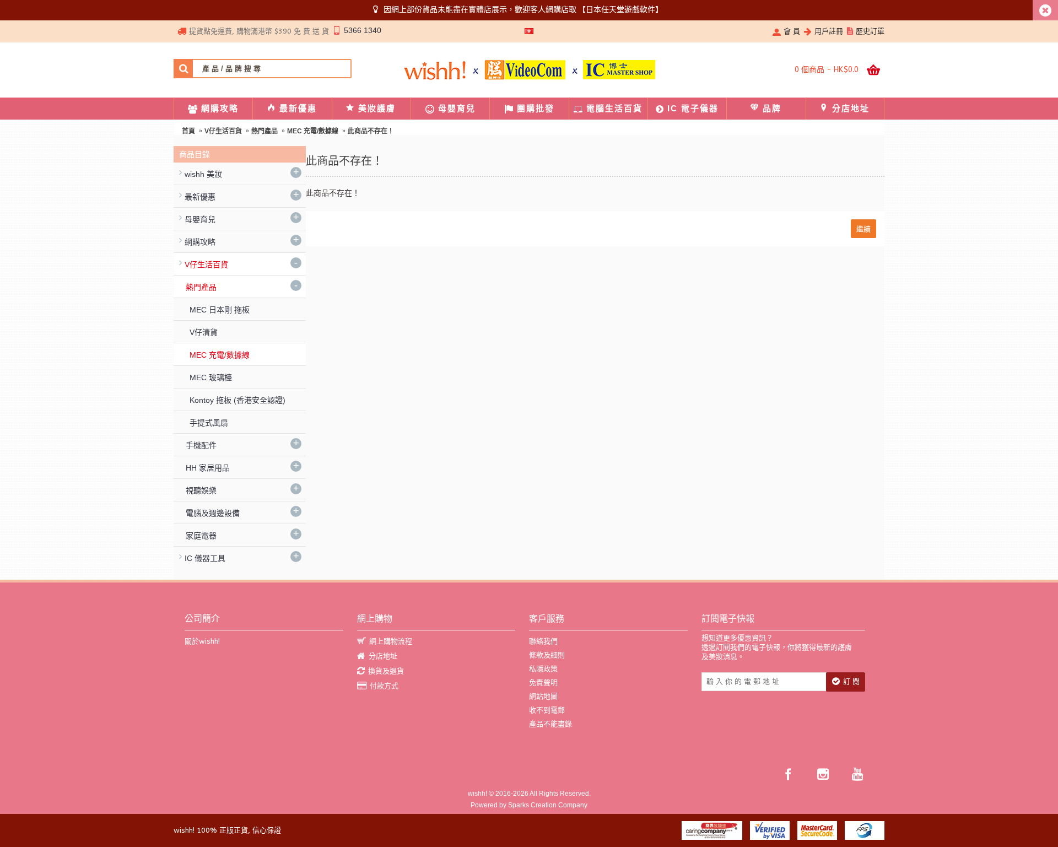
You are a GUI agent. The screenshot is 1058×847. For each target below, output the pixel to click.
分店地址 (383, 656)
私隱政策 (543, 669)
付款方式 (384, 686)
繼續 (863, 228)
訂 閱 (851, 681)
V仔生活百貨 (223, 131)
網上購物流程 (390, 641)
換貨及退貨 (386, 671)
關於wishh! (202, 641)
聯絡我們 (543, 641)
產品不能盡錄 (550, 724)
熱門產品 (264, 131)
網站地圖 (543, 696)
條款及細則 (547, 655)
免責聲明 (543, 682)
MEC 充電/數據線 (312, 131)
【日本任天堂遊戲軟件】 (620, 9)
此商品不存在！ (371, 131)
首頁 (188, 131)
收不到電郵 (547, 710)
